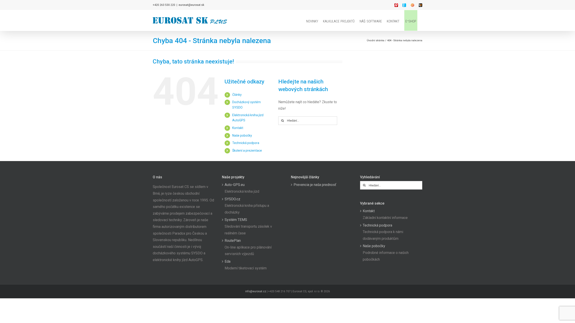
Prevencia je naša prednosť (315, 185)
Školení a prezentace (247, 150)
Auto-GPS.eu (235, 185)
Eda (227, 261)
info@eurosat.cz (255, 291)
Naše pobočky (242, 135)
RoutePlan (233, 240)
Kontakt (237, 128)
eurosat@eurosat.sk (191, 5)
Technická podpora (245, 143)
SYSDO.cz (232, 199)
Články (237, 94)
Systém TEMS (236, 220)
